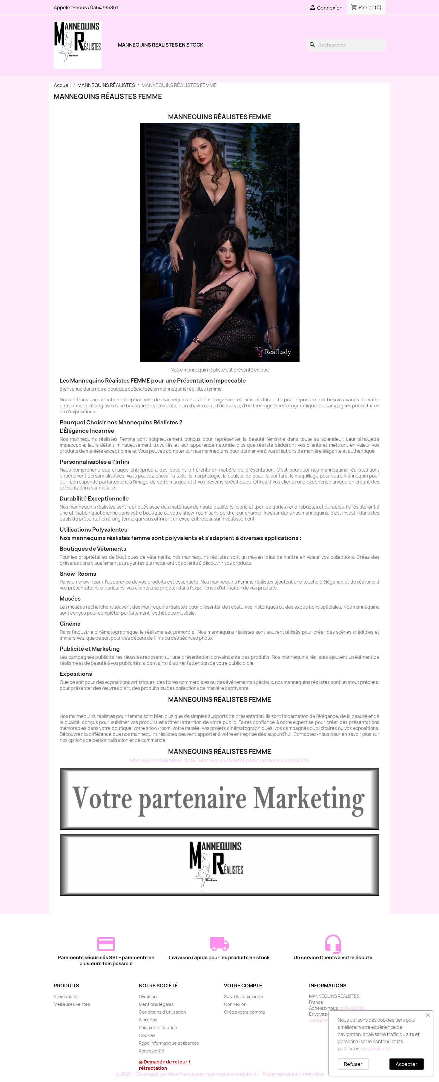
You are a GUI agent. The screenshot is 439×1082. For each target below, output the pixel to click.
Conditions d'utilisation (162, 1012)
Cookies (147, 1035)
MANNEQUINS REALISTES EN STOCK (160, 45)
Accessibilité (152, 1051)
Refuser (353, 1064)
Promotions (66, 996)
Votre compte (243, 985)
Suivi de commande (243, 996)
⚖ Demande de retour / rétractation (165, 1065)
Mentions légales (156, 1004)
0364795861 (104, 7)
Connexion (235, 1004)
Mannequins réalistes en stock (162, 760)
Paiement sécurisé (158, 1027)
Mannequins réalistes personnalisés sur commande (254, 760)
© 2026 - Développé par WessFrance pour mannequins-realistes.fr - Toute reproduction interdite (220, 1074)
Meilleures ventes (72, 1004)
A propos (148, 1020)
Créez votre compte (244, 1012)
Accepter (406, 1064)
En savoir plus (376, 1049)
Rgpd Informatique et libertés (169, 1043)
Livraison (148, 996)
